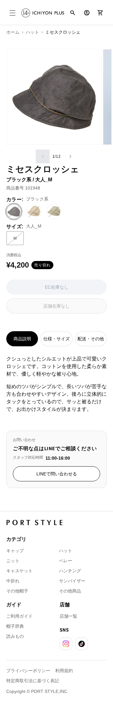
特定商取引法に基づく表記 (32, 680)
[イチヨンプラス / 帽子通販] (42, 13)
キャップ (15, 550)
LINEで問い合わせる (56, 473)
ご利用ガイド (19, 616)
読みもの (15, 636)
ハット (65, 550)
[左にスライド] (43, 156)
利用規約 (64, 670)
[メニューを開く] (12, 13)
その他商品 (70, 590)
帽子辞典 (15, 626)
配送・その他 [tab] (91, 338)
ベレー (65, 560)
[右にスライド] (70, 156)
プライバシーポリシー (28, 670)
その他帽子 (17, 590)
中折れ (12, 580)
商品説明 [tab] (22, 338)
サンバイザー (72, 580)
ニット (12, 560)
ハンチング (70, 570)
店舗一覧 (68, 616)
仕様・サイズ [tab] (56, 338)
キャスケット (19, 570)
